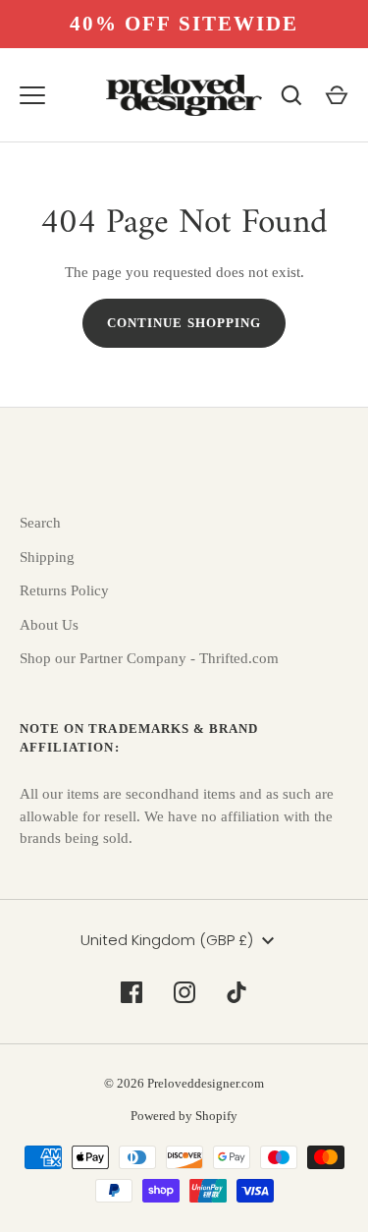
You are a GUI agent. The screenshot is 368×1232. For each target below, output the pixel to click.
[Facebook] (131, 992)
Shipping (47, 557)
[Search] (291, 95)
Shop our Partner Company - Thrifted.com (149, 658)
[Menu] (32, 95)
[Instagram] (184, 992)
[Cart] (336, 95)
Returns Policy (64, 590)
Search (40, 523)
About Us (49, 625)
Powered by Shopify (184, 1115)
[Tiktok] (237, 992)
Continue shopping (184, 322)
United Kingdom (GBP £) (166, 939)
